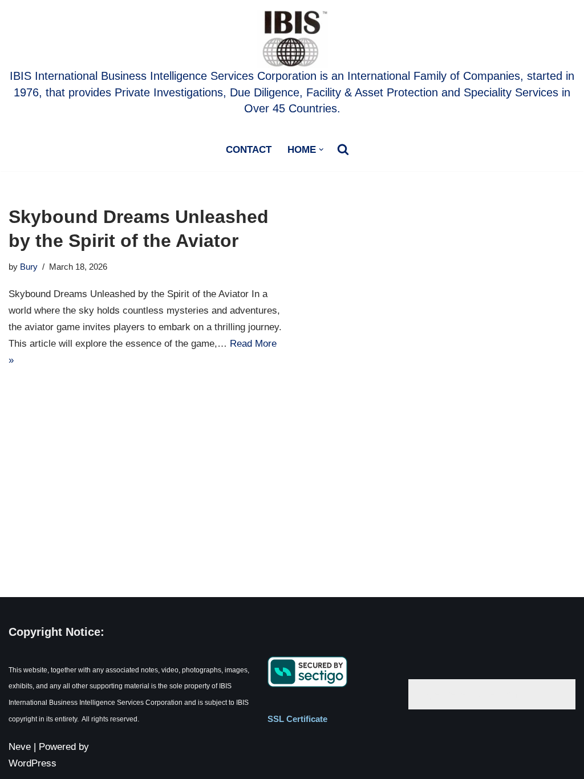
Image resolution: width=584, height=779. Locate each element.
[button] (321, 149)
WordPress (32, 763)
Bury (29, 266)
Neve (20, 746)
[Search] (343, 149)
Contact (248, 149)
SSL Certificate (297, 719)
